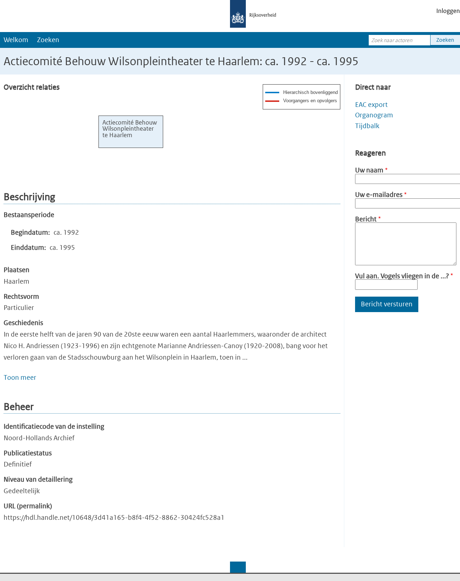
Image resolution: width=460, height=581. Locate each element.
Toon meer (20, 377)
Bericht (366, 219)
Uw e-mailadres (378, 194)
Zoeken (48, 40)
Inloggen (448, 11)
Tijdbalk (367, 126)
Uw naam (369, 170)
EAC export (371, 104)
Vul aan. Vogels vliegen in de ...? (402, 276)
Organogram (374, 115)
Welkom (16, 40)
